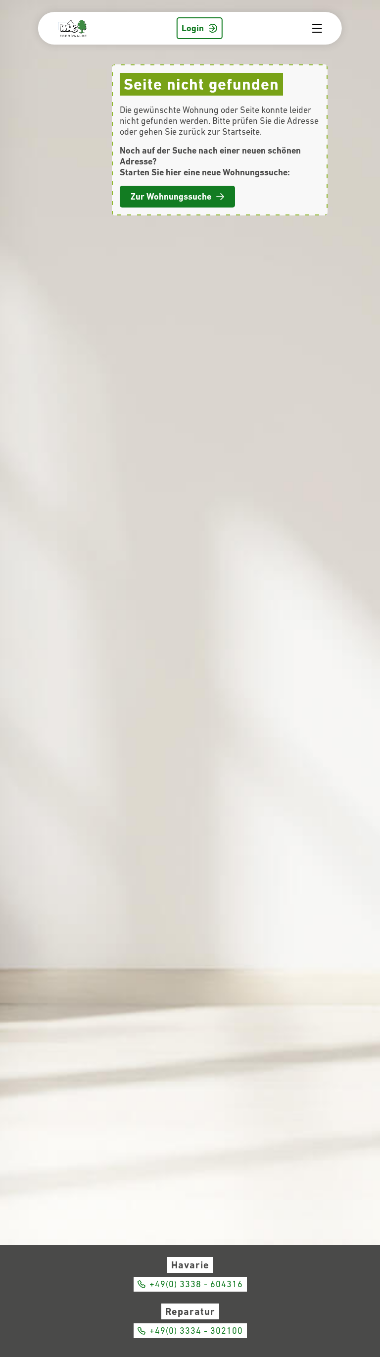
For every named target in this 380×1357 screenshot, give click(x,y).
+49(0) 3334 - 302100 (196, 1330)
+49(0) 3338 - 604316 (196, 1284)
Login (193, 28)
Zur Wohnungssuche (171, 196)
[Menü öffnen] (321, 28)
